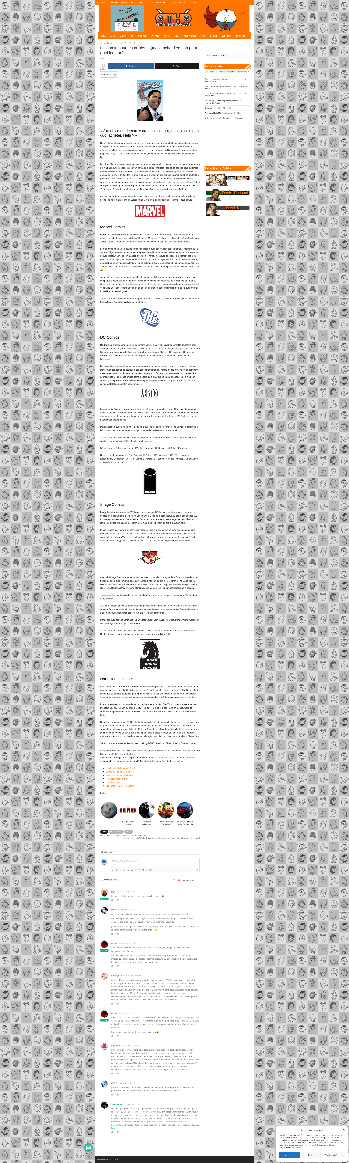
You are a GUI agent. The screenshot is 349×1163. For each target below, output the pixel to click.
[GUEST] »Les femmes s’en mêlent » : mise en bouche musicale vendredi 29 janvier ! (162, 838)
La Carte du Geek (158, 2)
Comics (102, 58)
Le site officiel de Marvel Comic (121, 768)
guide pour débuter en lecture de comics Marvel (172, 926)
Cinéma (123, 35)
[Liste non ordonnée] (132, 869)
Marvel (129, 832)
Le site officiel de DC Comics (120, 771)
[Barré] (124, 869)
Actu (112, 35)
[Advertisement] (227, 142)
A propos (101, 2)
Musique (142, 35)
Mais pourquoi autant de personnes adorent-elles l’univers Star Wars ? (224, 102)
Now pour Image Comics (118, 778)
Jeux (203, 35)
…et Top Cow (112, 782)
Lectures (155, 35)
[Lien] (143, 869)
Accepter (289, 1155)
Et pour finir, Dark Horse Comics (121, 785)
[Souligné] (120, 869)
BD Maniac (142, 2)
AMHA (103, 35)
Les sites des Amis (178, 2)
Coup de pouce (116, 832)
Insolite (213, 35)
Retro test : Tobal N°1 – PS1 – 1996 (218, 108)
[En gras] (113, 869)
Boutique (240, 35)
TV (132, 35)
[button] (343, 1129)
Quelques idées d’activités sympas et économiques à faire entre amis (225, 80)
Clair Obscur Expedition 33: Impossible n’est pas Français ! (227, 73)
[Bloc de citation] (136, 869)
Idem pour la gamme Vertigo (119, 775)
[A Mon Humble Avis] (174, 18)
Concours (226, 35)
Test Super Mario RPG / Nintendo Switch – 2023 (223, 113)
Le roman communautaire (121, 2)
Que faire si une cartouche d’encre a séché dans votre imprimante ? (225, 94)
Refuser (311, 1155)
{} (147, 870)
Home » (103, 42)
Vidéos (167, 35)
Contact (193, 2)
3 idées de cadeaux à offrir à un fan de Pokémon (223, 118)
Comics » (110, 42)
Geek (177, 35)
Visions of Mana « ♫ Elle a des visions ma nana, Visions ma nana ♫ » (227, 87)
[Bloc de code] (139, 869)
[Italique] (116, 869)
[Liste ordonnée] (128, 869)
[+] (150, 870)
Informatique (189, 35)
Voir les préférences (334, 1155)
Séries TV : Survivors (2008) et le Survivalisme (124, 835)
